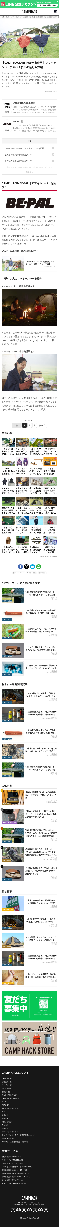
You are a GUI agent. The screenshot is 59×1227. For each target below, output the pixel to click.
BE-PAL (17, 121)
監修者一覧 (6, 1092)
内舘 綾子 (54, 981)
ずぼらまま (53, 599)
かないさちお (53, 636)
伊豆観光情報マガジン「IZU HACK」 (15, 1170)
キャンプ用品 (6, 804)
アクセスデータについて (11, 1138)
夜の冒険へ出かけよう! (10, 1108)
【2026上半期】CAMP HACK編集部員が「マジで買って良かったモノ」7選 (40, 795)
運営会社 (5, 1115)
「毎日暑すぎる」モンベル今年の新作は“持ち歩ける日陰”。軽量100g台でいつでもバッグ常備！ (41, 613)
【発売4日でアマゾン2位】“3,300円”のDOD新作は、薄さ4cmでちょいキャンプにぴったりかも (41, 631)
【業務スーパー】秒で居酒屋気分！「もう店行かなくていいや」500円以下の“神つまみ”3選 (41, 903)
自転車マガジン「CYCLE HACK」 (14, 1163)
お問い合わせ (7, 1122)
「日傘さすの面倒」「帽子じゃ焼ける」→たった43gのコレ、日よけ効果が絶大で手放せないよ (41, 814)
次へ (41, 425)
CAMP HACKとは (8, 1078)
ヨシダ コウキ (53, 944)
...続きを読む (51, 112)
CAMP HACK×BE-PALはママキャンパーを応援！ (25, 148)
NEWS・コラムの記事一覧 (23, 17)
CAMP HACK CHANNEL (10, 1098)
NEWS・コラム (19, 573)
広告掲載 (5, 1125)
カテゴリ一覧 (7, 1085)
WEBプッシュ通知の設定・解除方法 (15, 1142)
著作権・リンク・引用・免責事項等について (18, 1135)
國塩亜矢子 (53, 907)
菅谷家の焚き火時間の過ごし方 (18, 161)
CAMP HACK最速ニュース (49, 719)
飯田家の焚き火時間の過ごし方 (18, 154)
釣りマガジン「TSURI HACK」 (13, 1160)
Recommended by (45, 557)
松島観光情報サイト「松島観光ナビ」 (16, 1173)
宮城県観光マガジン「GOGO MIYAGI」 (16, 1177)
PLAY (3, 1112)
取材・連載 (32, 573)
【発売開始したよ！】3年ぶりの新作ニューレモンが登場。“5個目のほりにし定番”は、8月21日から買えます (41, 714)
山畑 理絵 (54, 821)
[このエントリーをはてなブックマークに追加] (32, 566)
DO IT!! (4, 1102)
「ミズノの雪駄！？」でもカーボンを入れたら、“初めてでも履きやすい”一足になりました (41, 650)
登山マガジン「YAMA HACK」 (13, 1157)
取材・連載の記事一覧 (39, 17)
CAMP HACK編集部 (23, 103)
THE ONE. (5, 1105)
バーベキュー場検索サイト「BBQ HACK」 (17, 1167)
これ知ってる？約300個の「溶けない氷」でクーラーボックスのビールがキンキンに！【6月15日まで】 (41, 668)
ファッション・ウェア (9, 823)
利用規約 (5, 1128)
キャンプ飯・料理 (7, 909)
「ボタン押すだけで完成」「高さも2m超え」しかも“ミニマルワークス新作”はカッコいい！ (40, 696)
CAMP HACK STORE (9, 1095)
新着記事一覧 (7, 1082)
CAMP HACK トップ (8, 17)
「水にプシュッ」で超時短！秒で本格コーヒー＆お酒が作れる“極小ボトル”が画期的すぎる (41, 977)
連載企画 (43, 573)
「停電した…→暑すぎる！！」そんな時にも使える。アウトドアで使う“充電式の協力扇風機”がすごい (41, 751)
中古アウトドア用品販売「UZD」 (14, 1183)
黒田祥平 (54, 617)
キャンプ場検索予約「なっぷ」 (13, 1180)
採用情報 (5, 1118)
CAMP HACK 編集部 (48, 859)
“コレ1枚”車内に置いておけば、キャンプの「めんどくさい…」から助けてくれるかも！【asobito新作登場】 (41, 595)
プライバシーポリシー (10, 1132)
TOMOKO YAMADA (51, 802)
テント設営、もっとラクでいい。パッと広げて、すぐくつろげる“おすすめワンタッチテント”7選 (41, 940)
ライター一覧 (7, 1088)
